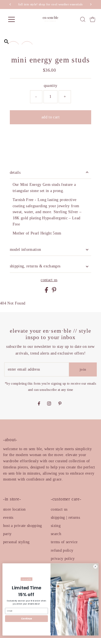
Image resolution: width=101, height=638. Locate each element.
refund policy (62, 550)
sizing (56, 526)
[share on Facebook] (47, 291)
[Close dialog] (95, 566)
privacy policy (63, 558)
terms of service (64, 542)
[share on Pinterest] (54, 291)
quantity (51, 86)
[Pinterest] (60, 404)
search (56, 534)
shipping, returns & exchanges (35, 266)
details (15, 172)
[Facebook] (39, 404)
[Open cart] (92, 19)
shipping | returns (65, 517)
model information (25, 249)
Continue (26, 618)
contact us (49, 280)
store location (14, 509)
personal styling (16, 542)
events (8, 517)
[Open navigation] (15, 19)
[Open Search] (82, 19)
